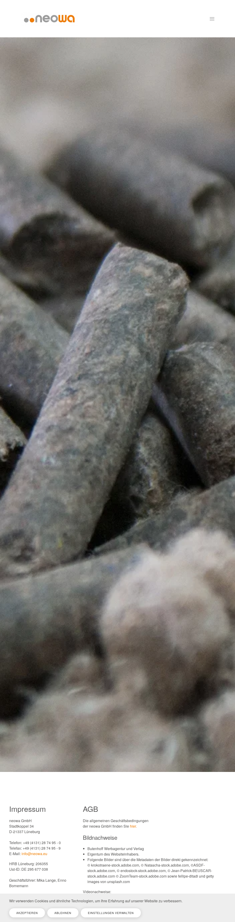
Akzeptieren (27, 913)
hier (133, 826)
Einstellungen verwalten (111, 913)
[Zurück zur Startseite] (49, 18)
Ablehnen (62, 913)
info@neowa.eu (34, 853)
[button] (212, 18)
